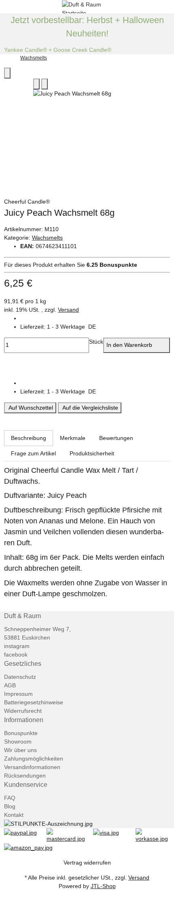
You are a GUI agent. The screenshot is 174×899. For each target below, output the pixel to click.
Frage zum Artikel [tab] (33, 453)
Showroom (18, 741)
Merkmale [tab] (72, 438)
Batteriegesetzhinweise (33, 702)
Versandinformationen (32, 767)
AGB (10, 685)
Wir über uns (20, 750)
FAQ (9, 798)
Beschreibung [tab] (28, 438)
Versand (68, 309)
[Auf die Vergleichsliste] (36, 84)
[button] (95, 327)
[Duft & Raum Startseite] (87, 6)
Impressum (18, 694)
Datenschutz (20, 677)
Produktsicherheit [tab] (92, 453)
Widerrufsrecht (23, 711)
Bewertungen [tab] (116, 438)
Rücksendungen (25, 775)
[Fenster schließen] (7, 73)
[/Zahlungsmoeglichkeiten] (20, 832)
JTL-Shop (103, 886)
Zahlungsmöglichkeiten (33, 758)
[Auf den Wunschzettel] (44, 84)
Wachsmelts (47, 237)
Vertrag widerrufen (87, 862)
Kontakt (13, 815)
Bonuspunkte (21, 733)
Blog (9, 806)
